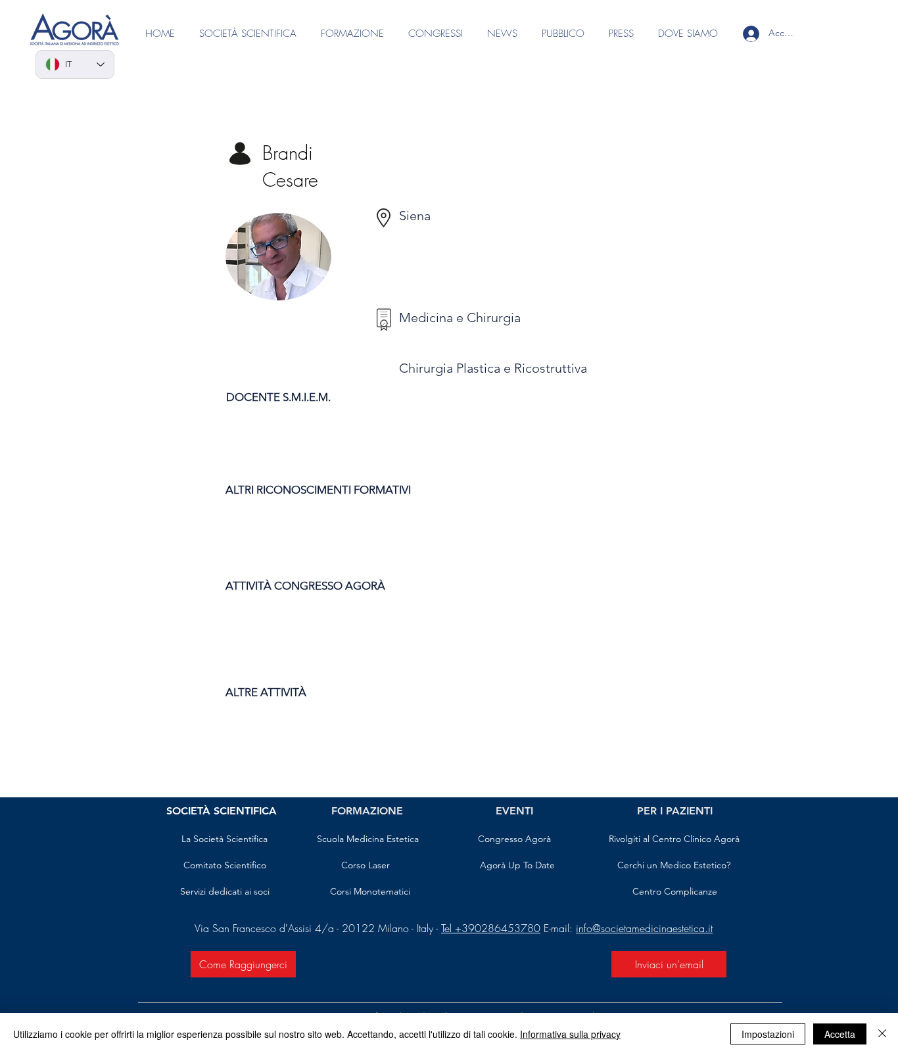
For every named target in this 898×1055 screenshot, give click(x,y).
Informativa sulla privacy (570, 1034)
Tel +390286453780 (490, 928)
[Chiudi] (882, 1033)
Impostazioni (768, 1034)
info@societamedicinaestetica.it (644, 928)
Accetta (839, 1034)
